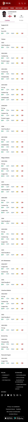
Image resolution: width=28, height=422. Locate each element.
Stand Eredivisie (21, 384)
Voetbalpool (6, 380)
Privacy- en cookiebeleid (13, 406)
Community (5, 375)
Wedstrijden (19, 8)
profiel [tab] (21, 20)
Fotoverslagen (21, 375)
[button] (22, 3)
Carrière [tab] (7, 20)
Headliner (18, 409)
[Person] (25, 3)
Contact (5, 377)
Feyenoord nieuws (10, 409)
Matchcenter (4, 8)
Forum (12, 8)
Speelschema (20, 377)
